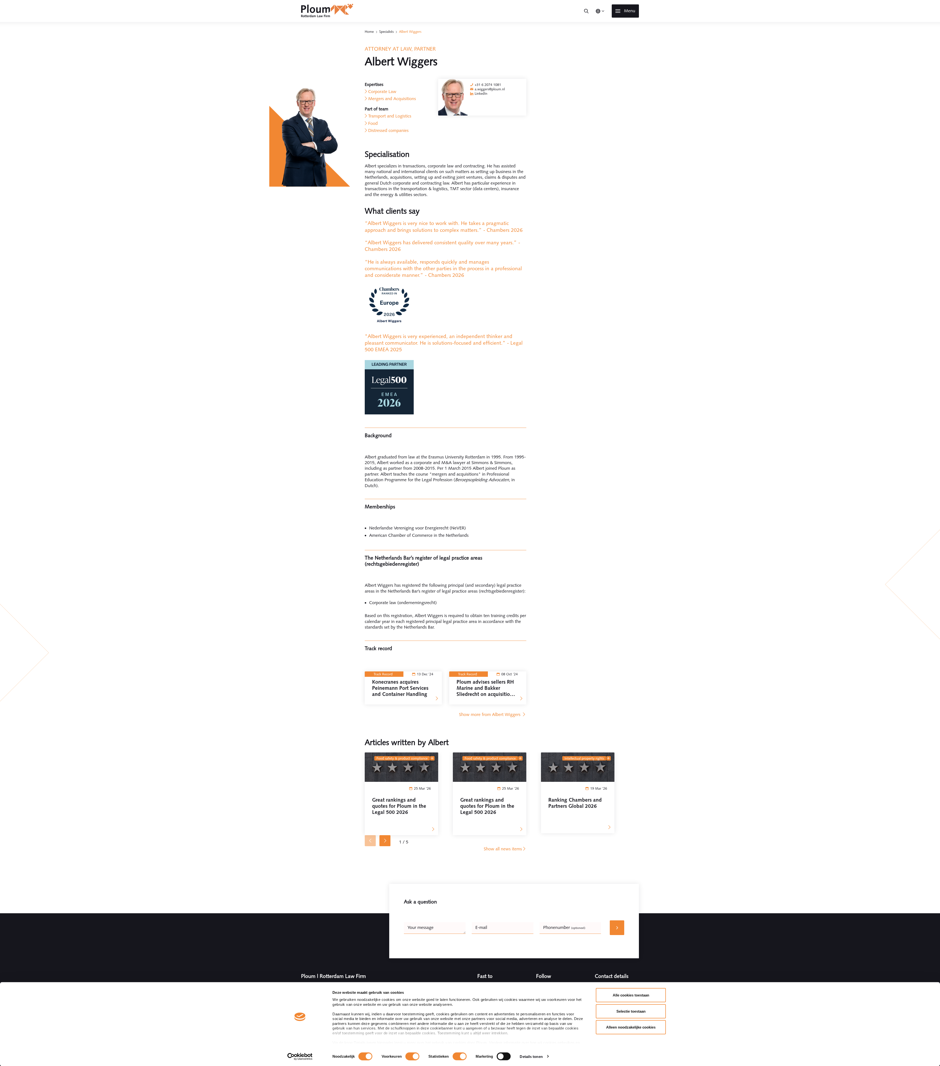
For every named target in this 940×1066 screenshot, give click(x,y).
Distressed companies (388, 130)
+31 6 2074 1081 (488, 84)
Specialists (386, 31)
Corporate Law (382, 91)
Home (369, 31)
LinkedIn (481, 93)
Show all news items (503, 849)
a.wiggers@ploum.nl (490, 89)
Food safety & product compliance (402, 758)
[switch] (412, 1056)
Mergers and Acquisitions (392, 98)
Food (373, 123)
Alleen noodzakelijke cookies (631, 1027)
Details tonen (531, 1056)
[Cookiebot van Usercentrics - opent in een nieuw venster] (300, 1056)
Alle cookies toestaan (631, 995)
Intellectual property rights (584, 758)
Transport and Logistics (389, 116)
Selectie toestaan (631, 1011)
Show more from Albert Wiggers (490, 714)
